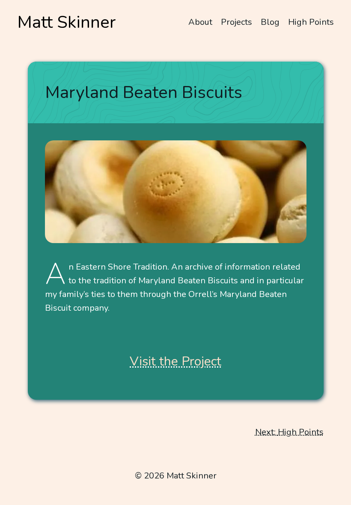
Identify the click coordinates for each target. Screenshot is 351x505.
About (200, 22)
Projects (236, 22)
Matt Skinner (66, 22)
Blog (270, 22)
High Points (311, 22)
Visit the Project (175, 361)
